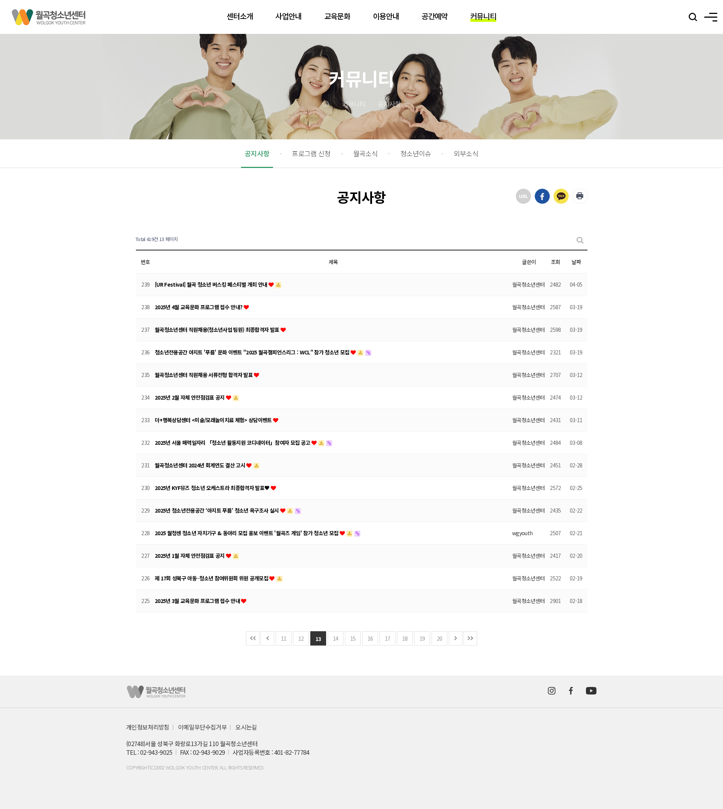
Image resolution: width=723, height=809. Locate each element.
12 (301, 638)
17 (387, 638)
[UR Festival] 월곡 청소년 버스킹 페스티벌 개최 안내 (211, 284)
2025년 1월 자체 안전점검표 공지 (190, 555)
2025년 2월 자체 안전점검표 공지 (190, 397)
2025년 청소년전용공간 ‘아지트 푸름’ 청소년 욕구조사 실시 (217, 510)
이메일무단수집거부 (202, 727)
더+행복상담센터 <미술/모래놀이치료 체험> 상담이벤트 (214, 420)
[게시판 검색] (580, 239)
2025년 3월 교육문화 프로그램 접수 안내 (198, 600)
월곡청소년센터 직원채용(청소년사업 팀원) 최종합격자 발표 (218, 329)
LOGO (49, 17)
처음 (252, 638)
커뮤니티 (353, 104)
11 (284, 638)
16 (370, 638)
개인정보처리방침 (147, 727)
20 (439, 638)
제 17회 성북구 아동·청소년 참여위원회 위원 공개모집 (212, 578)
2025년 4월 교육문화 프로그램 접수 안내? (199, 307)
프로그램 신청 (311, 153)
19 (422, 638)
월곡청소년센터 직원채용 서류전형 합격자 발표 (204, 375)
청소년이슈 (415, 153)
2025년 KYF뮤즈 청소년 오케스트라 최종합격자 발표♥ (213, 488)
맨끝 (470, 638)
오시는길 (246, 727)
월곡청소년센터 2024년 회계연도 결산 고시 (200, 465)
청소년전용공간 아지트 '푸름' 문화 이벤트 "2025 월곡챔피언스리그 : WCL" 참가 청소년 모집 (253, 352)
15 (353, 638)
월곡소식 (365, 153)
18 (405, 638)
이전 (267, 638)
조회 (555, 262)
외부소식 (466, 153)
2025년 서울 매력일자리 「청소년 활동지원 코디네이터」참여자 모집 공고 (233, 442)
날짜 (576, 262)
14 (336, 638)
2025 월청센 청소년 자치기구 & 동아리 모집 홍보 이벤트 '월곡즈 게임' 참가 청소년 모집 (247, 533)
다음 (455, 638)
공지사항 (389, 104)
